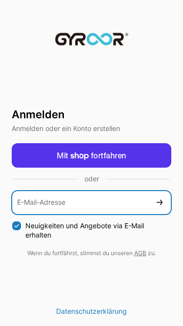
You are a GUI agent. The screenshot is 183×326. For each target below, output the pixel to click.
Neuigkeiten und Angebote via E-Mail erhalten (84, 230)
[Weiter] (159, 202)
